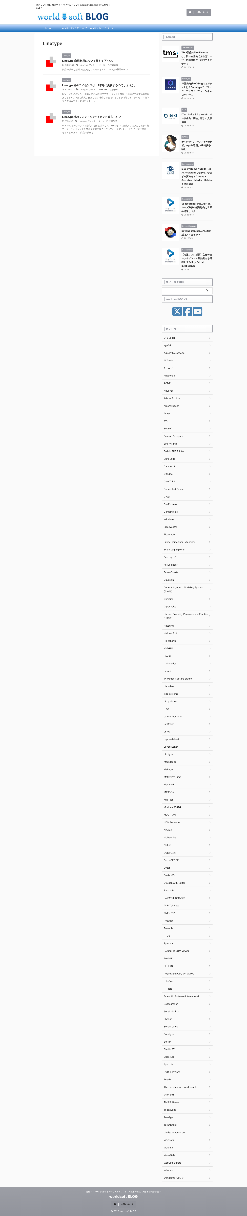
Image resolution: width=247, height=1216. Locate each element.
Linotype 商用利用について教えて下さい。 (88, 60)
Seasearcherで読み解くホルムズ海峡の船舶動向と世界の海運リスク (196, 207)
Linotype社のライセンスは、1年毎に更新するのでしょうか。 (99, 85)
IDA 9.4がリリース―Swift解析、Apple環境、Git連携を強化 (197, 145)
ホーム (48, 28)
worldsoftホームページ (101, 28)
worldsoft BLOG (123, 1196)
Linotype (84, 65)
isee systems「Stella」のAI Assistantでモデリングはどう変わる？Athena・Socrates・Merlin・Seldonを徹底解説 (197, 176)
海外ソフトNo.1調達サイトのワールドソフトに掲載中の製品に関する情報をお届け (123, 1191)
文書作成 (114, 65)
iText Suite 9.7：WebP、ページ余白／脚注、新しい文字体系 (196, 118)
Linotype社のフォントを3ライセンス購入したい (91, 116)
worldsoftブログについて (74, 28)
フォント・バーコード (99, 65)
